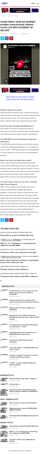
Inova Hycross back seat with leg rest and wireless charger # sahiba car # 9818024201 (23, 390)
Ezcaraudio (4, 33)
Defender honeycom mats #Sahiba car (14, 269)
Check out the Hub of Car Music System (20, 99)
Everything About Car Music (22, 451)
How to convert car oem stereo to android (22, 403)
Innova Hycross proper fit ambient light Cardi (16, 235)
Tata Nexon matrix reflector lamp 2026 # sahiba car (19, 276)
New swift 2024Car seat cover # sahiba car (23, 378)
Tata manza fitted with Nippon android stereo (23, 415)
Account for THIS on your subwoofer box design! (18, 252)
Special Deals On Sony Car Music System (20, 97)
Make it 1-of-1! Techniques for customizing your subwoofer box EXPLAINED (23, 432)
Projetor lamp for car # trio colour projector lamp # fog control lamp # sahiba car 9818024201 (23, 292)
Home (4, 16)
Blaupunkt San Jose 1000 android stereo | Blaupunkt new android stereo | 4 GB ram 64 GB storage (24, 317)
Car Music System (12, 16)
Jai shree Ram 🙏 (14, 384)
